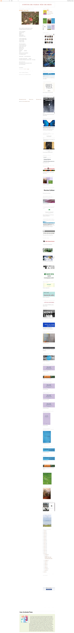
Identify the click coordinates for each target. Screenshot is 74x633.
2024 (45, 533)
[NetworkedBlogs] (49, 587)
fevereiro (46, 568)
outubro (46, 555)
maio (46, 565)
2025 (45, 532)
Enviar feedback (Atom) (26, 101)
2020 (45, 539)
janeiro (46, 570)
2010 (45, 553)
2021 (45, 537)
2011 (45, 551)
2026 (45, 530)
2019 (45, 540)
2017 (45, 543)
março (46, 567)
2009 (45, 571)
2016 (45, 544)
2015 (45, 546)
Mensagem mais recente (22, 99)
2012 (45, 550)
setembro (46, 560)
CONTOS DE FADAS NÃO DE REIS (37, 4)
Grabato (51, 11)
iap (48, 10)
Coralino (48, 11)
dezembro (46, 554)
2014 (45, 547)
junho (46, 564)
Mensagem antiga (38, 99)
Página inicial (31, 99)
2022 (45, 536)
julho (46, 563)
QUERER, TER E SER (48, 557)
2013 (45, 549)
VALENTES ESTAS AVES (48, 558)
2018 (45, 542)
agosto (46, 561)
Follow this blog (49, 589)
